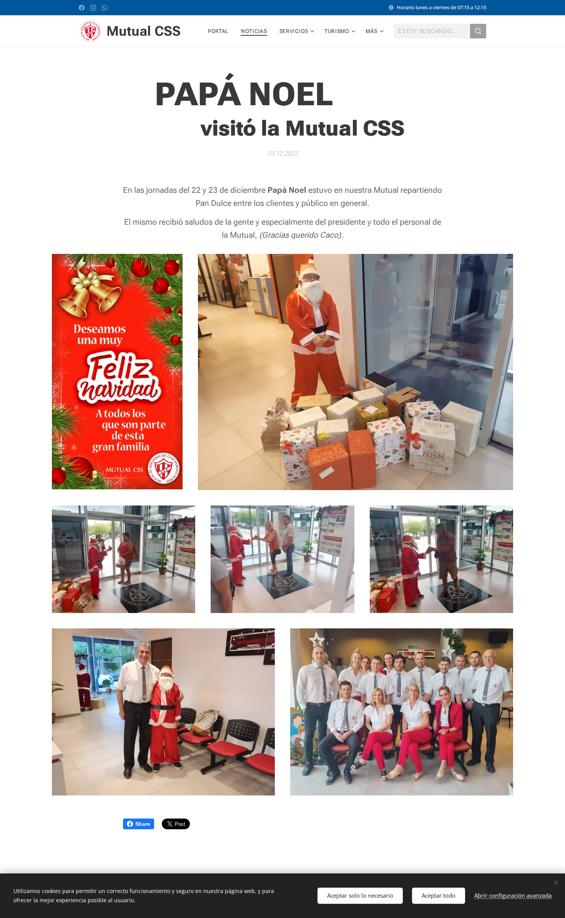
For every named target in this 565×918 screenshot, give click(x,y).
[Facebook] (81, 7)
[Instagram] (93, 7)
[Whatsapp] (105, 7)
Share (142, 824)
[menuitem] (220, 31)
